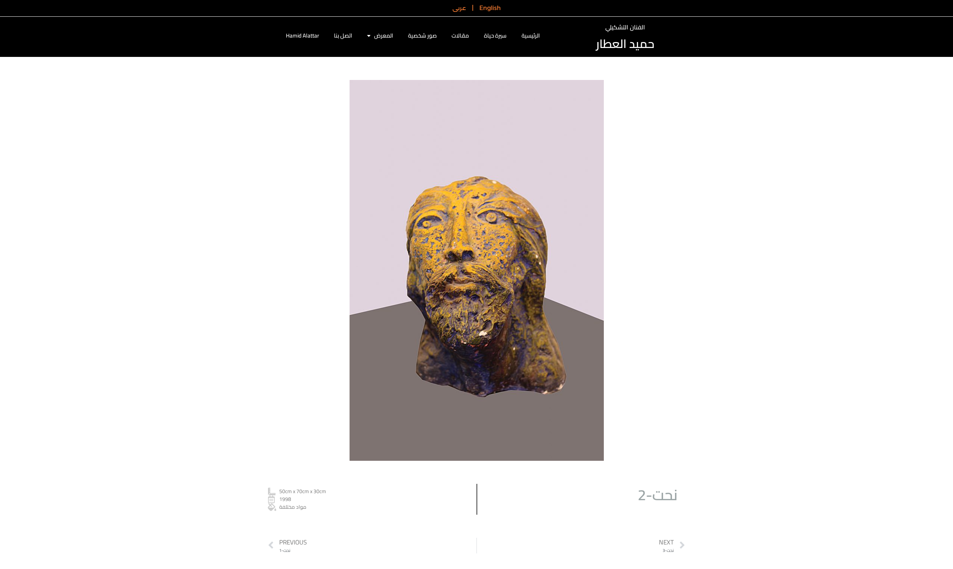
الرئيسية (531, 35)
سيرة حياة (495, 35)
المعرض (383, 35)
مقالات (460, 35)
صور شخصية (422, 35)
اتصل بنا (343, 35)
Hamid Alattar (302, 35)
